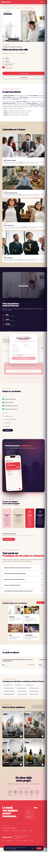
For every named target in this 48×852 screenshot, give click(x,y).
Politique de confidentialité (23, 840)
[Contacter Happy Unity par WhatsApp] (10, 792)
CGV (13, 840)
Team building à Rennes (33, 691)
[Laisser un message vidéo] (26, 792)
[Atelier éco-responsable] (34, 724)
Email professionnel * (15, 349)
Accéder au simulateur (23, 358)
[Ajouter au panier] (21, 736)
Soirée (30, 830)
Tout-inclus (40, 602)
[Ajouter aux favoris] (42, 12)
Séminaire (24, 830)
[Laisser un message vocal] (21, 792)
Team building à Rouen (34, 694)
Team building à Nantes (21, 691)
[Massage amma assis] (12, 724)
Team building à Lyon (19, 684)
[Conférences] (12, 753)
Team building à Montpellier (9, 694)
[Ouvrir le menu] (45, 2)
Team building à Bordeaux (9, 688)
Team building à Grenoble (22, 694)
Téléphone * (26, 344)
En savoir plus (14, 848)
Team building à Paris (8, 684)
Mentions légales (8, 840)
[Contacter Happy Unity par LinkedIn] (15, 792)
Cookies (31, 840)
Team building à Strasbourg (9, 691)
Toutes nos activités (37, 706)
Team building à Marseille (21, 688)
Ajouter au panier (24, 73)
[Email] (37, 792)
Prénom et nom (14, 344)
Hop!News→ (29, 816)
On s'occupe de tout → (8, 430)
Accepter (39, 848)
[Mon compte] (42, 2)
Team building (6, 830)
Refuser (32, 848)
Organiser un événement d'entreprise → (9, 827)
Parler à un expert (23, 77)
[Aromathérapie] (34, 753)
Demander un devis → (8, 539)
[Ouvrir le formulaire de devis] (32, 792)
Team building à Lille (30, 684)
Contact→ (29, 812)
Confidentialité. (20, 355)
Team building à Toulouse (34, 688)
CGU (16, 840)
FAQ (3, 840)
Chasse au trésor (16, 830)
